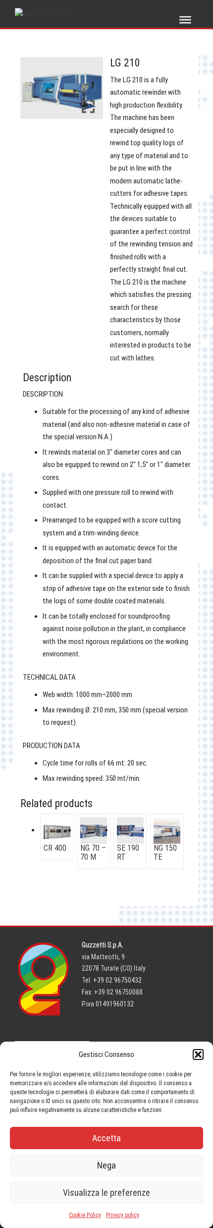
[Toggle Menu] (185, 19)
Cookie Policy (85, 1215)
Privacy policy (122, 1215)
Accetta (106, 1138)
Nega (106, 1165)
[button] (198, 1054)
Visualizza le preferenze (106, 1192)
